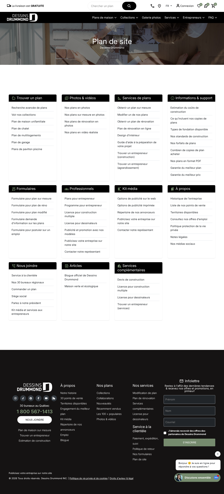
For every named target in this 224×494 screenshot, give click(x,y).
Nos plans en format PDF (185, 161)
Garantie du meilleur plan (185, 167)
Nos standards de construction (189, 136)
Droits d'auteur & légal (121, 478)
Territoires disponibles (184, 212)
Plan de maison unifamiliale (28, 121)
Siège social (19, 296)
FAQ (211, 17)
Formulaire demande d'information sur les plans (28, 221)
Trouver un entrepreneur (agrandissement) (132, 166)
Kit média (65, 419)
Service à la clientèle (24, 275)
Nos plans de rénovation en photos (81, 123)
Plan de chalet (20, 128)
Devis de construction (130, 279)
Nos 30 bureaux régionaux (28, 282)
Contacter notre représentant (82, 251)
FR (168, 6)
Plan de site (139, 459)
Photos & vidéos (106, 419)
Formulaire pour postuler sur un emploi (31, 232)
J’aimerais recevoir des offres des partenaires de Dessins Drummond (187, 432)
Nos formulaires (142, 454)
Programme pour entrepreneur (83, 205)
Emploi (64, 435)
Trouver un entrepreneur (35, 435)
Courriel (170, 422)
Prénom (170, 399)
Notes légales (178, 237)
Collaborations (105, 398)
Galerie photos (151, 17)
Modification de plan (145, 393)
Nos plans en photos (77, 107)
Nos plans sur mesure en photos (84, 114)
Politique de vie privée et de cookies (88, 478)
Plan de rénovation (144, 398)
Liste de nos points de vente (187, 205)
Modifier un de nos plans (132, 114)
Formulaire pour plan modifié (29, 212)
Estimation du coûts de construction (184, 109)
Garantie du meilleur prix (185, 174)
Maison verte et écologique (81, 286)
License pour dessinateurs (81, 223)
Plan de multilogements (26, 135)
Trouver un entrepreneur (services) (132, 306)
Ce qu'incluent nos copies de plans (188, 120)
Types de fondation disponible (189, 129)
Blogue (64, 440)
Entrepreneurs (192, 17)
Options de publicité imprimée (136, 205)
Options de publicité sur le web (136, 198)
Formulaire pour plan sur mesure (31, 198)
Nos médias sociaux (182, 243)
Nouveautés (104, 403)
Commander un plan (24, 289)
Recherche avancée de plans (29, 107)
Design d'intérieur (128, 135)
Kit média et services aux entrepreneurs (27, 312)
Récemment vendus (109, 408)
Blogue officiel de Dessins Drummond (81, 277)
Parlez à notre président (26, 303)
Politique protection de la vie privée (188, 228)
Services (170, 17)
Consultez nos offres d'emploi (188, 219)
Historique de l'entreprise (186, 198)
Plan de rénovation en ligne (134, 128)
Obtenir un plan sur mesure (134, 107)
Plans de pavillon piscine (27, 149)
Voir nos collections (24, 114)
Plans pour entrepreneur (79, 198)
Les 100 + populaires (109, 414)
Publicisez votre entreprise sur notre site (83, 242)
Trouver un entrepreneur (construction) (132, 155)
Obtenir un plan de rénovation (135, 121)
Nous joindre (35, 419)
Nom (168, 410)
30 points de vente (71, 398)
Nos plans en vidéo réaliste (81, 132)
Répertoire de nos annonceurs (136, 212)
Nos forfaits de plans (183, 143)
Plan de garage (21, 142)
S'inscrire (189, 442)
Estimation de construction (34, 440)
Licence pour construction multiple (81, 214)
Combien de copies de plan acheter (187, 152)
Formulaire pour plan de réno (29, 205)
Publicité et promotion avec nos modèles (84, 232)
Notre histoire (68, 393)
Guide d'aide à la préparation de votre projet (136, 144)
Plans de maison (102, 17)
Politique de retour (144, 449)
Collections (127, 17)
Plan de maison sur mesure (34, 430)
